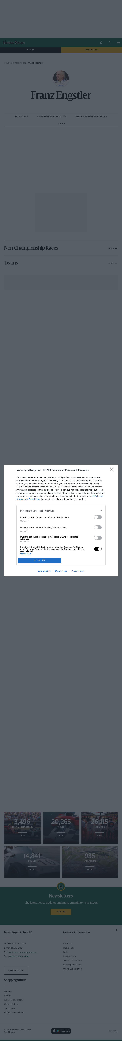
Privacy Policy (77, 571)
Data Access (61, 571)
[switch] (98, 517)
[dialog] (61, 520)
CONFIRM (39, 560)
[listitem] (61, 510)
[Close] (112, 470)
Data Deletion (44, 571)
